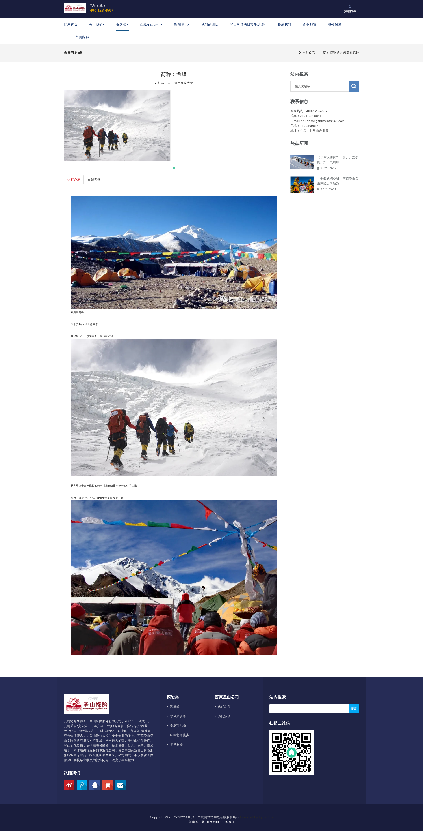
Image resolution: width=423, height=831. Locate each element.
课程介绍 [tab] (73, 179)
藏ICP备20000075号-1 (217, 822)
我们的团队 (210, 24)
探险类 (121, 24)
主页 (322, 52)
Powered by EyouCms (256, 817)
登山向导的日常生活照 (247, 24)
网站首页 (71, 24)
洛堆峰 (174, 706)
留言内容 (82, 37)
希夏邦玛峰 (351, 52)
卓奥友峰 (175, 744)
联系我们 (284, 24)
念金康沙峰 (177, 716)
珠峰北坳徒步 (178, 735)
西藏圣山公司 (150, 24)
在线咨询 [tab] (94, 179)
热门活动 (223, 706)
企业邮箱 (309, 24)
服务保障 (334, 24)
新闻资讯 (181, 24)
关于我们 (96, 24)
